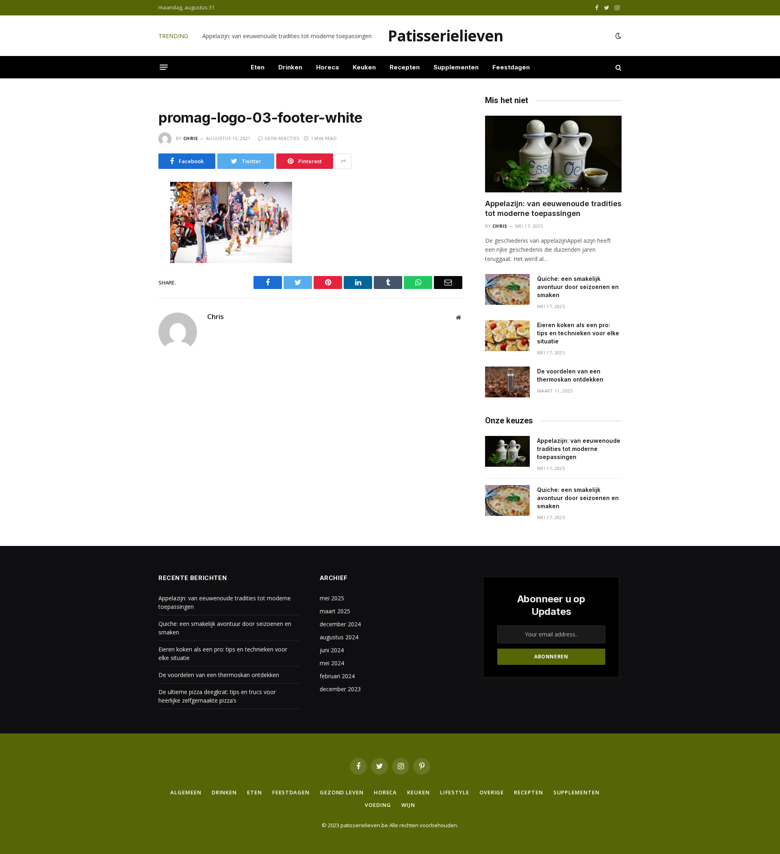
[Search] (618, 67)
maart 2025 (335, 611)
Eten (257, 67)
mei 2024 (332, 663)
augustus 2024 (339, 637)
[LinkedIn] (129, 242)
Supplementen (456, 67)
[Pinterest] (129, 276)
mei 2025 (332, 598)
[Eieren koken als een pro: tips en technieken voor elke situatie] (507, 335)
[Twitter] (129, 225)
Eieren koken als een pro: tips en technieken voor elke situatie (578, 333)
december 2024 (340, 624)
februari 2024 (337, 676)
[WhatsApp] (129, 259)
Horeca (327, 67)
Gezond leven (342, 792)
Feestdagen (511, 67)
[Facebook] (129, 208)
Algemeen (185, 792)
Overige (491, 792)
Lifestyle (454, 792)
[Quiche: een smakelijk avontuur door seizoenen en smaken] (507, 289)
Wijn (408, 805)
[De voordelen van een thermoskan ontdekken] (507, 382)
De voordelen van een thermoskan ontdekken (570, 375)
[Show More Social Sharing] (343, 161)
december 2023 (340, 689)
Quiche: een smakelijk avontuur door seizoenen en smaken (280, 36)
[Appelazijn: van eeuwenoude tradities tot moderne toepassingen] (553, 154)
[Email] (129, 293)
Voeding (378, 805)
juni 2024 (332, 650)
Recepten (405, 67)
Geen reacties (281, 138)
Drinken (290, 67)
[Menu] (164, 67)
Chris (190, 138)
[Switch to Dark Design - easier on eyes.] (617, 35)
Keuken (364, 67)
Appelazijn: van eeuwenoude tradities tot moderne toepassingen (553, 208)
